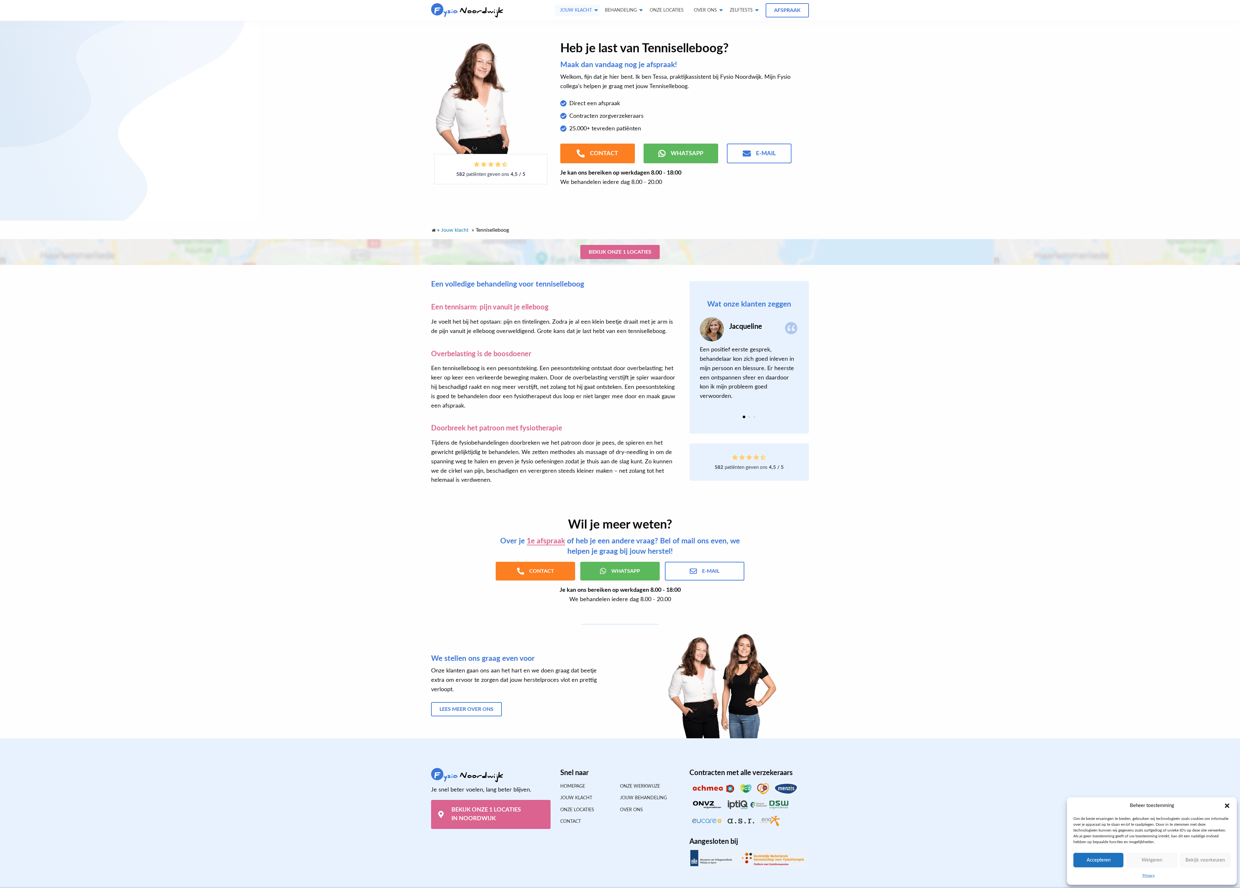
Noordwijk (468, 10)
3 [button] (754, 417)
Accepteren (1099, 860)
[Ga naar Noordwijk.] (433, 229)
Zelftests (741, 10)
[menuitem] (667, 10)
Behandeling (621, 10)
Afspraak (787, 10)
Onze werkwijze (640, 786)
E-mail (766, 153)
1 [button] (744, 417)
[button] (1227, 805)
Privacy (1148, 875)
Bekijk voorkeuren (1205, 860)
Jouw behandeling (643, 798)
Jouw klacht (576, 10)
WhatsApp (687, 153)
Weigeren (1152, 860)
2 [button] (749, 417)
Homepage (572, 786)
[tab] (744, 417)
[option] (749, 359)
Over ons (705, 10)
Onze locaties (667, 10)
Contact (570, 821)
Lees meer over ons (466, 709)
